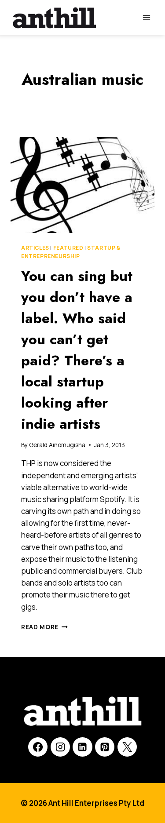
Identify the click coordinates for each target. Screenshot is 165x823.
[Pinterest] (104, 747)
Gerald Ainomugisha (57, 445)
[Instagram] (60, 747)
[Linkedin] (82, 747)
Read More (44, 627)
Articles (35, 247)
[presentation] (82, 185)
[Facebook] (38, 747)
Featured (68, 247)
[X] (127, 747)
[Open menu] (146, 17)
